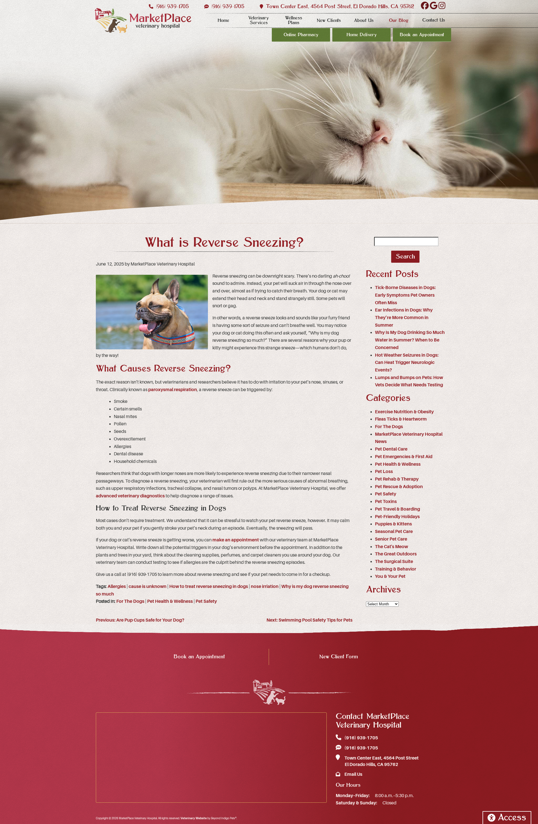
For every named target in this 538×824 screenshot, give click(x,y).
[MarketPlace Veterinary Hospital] (143, 20)
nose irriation (265, 586)
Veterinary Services (258, 20)
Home (223, 20)
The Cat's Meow (391, 546)
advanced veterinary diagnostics (130, 495)
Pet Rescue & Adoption (399, 486)
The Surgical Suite (394, 561)
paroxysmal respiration (172, 389)
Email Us (353, 774)
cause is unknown (147, 586)
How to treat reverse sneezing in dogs (208, 586)
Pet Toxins (386, 501)
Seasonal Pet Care (394, 531)
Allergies (117, 586)
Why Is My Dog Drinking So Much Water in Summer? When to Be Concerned (410, 340)
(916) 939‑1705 (171, 6)
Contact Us (433, 20)
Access (512, 817)
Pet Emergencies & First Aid (403, 456)
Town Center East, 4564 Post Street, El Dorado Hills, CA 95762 (339, 6)
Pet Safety (206, 601)
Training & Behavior (395, 569)
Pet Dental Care (391, 449)
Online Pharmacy (301, 35)
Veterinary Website (193, 818)
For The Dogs (130, 601)
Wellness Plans (293, 20)
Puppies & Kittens (393, 524)
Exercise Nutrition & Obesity (404, 411)
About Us (364, 20)
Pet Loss (384, 471)
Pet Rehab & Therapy (397, 479)
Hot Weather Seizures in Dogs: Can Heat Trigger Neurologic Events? (407, 363)
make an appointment (235, 540)
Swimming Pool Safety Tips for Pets (309, 620)
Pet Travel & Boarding (397, 509)
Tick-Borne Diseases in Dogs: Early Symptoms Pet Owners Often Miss (405, 295)
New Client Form (338, 656)
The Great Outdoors (396, 554)
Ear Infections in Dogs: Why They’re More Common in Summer (404, 317)
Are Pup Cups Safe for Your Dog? (140, 620)
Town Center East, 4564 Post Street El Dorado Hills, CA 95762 (381, 761)
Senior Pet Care (391, 539)
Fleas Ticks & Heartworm (401, 419)
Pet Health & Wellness (170, 601)
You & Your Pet (390, 576)
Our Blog (399, 20)
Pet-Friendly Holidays (397, 516)
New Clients (329, 20)
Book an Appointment (422, 35)
